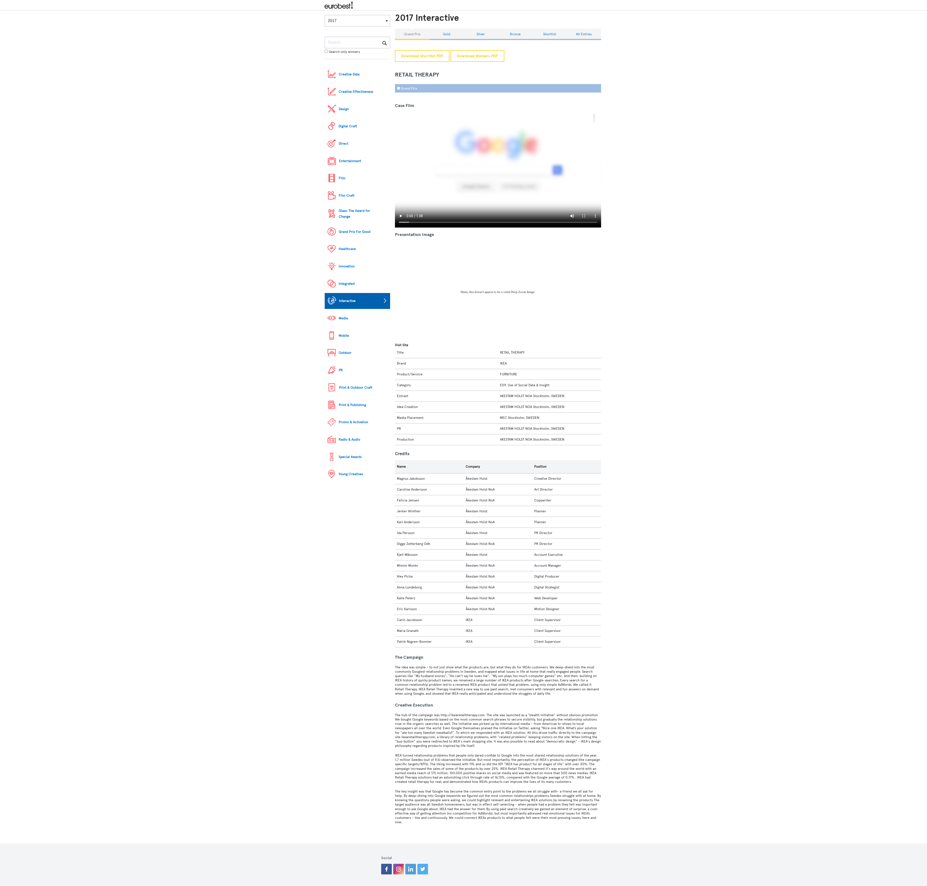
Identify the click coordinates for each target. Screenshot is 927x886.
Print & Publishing (352, 405)
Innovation (347, 266)
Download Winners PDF (477, 56)
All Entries (584, 34)
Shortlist (549, 34)
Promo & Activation (353, 422)
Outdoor (345, 353)
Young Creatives (351, 474)
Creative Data (349, 74)
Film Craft (346, 195)
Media (343, 318)
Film (342, 178)
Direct (343, 144)
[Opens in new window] (386, 869)
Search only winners (344, 52)
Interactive (347, 301)
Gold (446, 34)
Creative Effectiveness (356, 92)
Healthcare (347, 249)
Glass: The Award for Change (354, 214)
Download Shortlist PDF (422, 56)
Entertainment (350, 161)
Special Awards (350, 457)
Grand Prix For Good (354, 232)
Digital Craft (347, 126)
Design (344, 109)
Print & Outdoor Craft (355, 388)
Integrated (347, 284)
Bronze (515, 34)
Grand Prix (412, 34)
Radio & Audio (349, 439)
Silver (481, 34)
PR (341, 370)
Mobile (344, 336)
